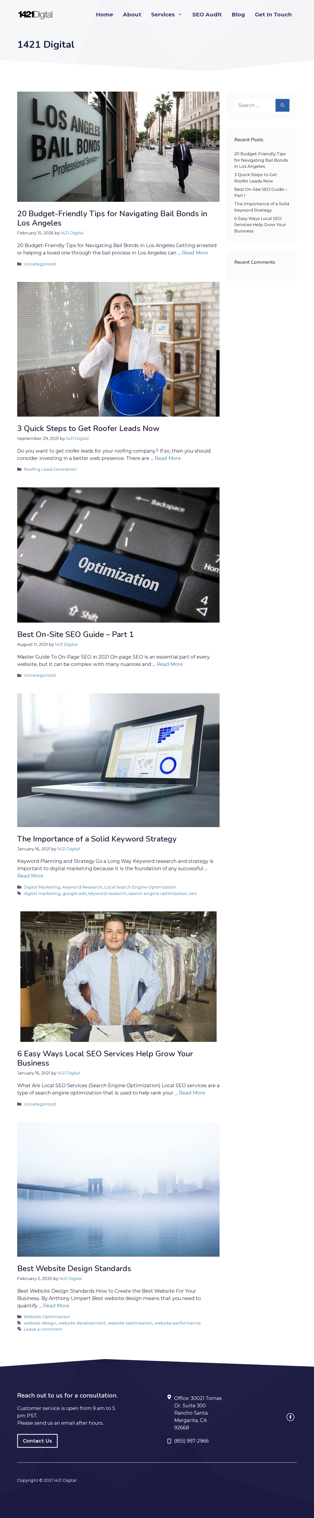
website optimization (130, 1323)
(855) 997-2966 (191, 1441)
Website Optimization (47, 1316)
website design (40, 1323)
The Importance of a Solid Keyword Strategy (97, 839)
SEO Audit (207, 14)
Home (104, 14)
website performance (178, 1323)
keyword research (107, 893)
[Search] (282, 105)
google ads (74, 893)
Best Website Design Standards (74, 1268)
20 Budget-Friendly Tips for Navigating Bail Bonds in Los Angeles (112, 218)
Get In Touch (273, 14)
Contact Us (37, 1441)
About (132, 14)
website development (82, 1323)
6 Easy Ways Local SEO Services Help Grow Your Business (105, 1058)
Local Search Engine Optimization (140, 887)
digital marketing (42, 893)
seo (193, 893)
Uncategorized (40, 264)
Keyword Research (82, 887)
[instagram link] (290, 1417)
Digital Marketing (42, 887)
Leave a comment (43, 1329)
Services (163, 14)
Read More (195, 253)
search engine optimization (158, 893)
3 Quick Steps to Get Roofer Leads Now (88, 428)
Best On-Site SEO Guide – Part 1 (75, 634)
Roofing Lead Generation (50, 469)
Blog (238, 14)
